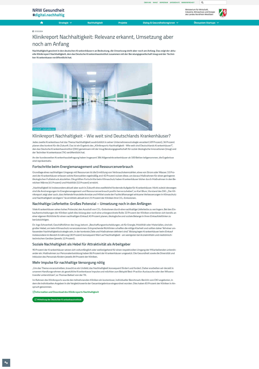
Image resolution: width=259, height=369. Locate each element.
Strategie (63, 22)
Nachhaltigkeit (95, 22)
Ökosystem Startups (204, 22)
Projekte (122, 22)
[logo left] (53, 13)
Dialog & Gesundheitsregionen (159, 22)
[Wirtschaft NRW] (206, 11)
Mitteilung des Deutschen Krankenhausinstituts (59, 299)
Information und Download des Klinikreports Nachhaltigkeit (67, 291)
